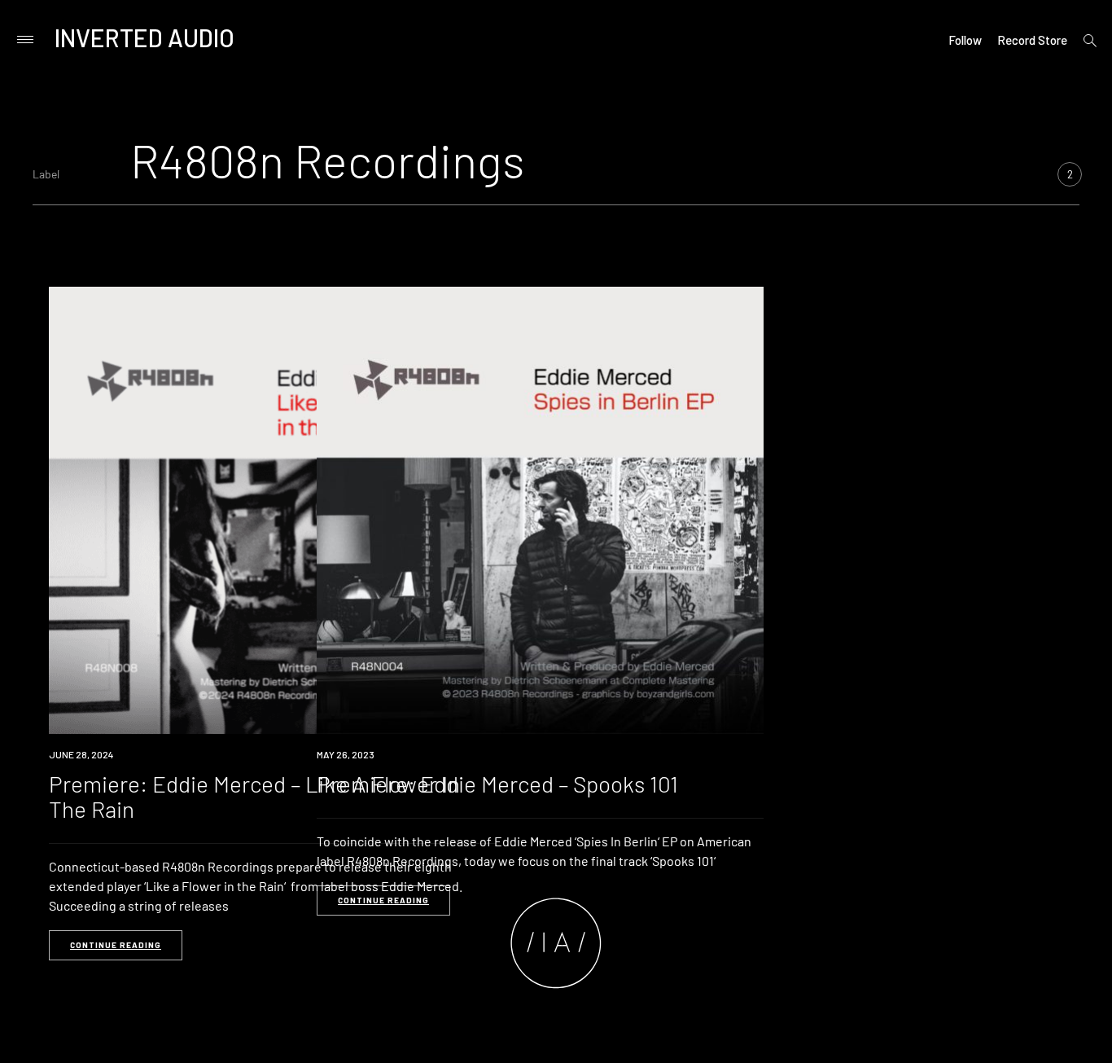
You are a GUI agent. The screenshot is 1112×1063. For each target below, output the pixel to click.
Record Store (1032, 40)
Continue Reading (115, 945)
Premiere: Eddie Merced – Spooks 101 (497, 783)
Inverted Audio (144, 37)
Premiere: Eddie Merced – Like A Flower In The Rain (254, 796)
